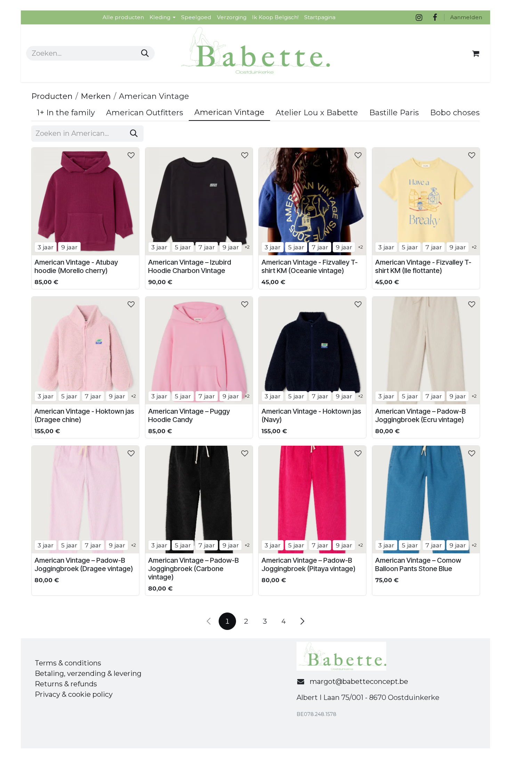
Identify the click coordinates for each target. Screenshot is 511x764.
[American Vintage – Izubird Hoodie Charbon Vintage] (199, 201)
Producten (52, 96)
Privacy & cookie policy (74, 694)
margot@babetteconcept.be (359, 681)
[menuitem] (123, 17)
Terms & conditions (68, 663)
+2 (247, 246)
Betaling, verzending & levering (88, 673)
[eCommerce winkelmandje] (475, 53)
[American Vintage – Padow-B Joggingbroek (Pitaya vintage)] (312, 499)
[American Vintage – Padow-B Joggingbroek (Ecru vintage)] (426, 350)
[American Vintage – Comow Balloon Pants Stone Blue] (426, 499)
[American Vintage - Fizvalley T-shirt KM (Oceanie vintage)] (312, 201)
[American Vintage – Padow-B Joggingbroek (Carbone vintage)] (199, 499)
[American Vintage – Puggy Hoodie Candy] (199, 350)
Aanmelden (466, 17)
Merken (96, 96)
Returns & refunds (66, 684)
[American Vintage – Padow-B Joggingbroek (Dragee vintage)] (85, 499)
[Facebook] (435, 17)
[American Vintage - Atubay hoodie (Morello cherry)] (85, 201)
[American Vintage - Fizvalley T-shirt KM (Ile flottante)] (426, 201)
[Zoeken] (145, 53)
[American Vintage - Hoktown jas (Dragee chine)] (85, 350)
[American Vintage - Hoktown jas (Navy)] (312, 350)
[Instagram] (419, 17)
